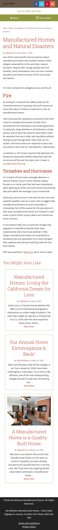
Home (5, 28)
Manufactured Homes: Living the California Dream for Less (29, 286)
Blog (10, 28)
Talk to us (28, 252)
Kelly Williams (23, 361)
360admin (10, 53)
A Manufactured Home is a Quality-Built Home (29, 437)
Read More (29, 327)
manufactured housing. (14, 164)
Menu (15, 18)
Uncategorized (19, 28)
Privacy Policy (29, 527)
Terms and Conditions (29, 523)
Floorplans (45, 18)
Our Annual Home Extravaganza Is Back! (29, 348)
